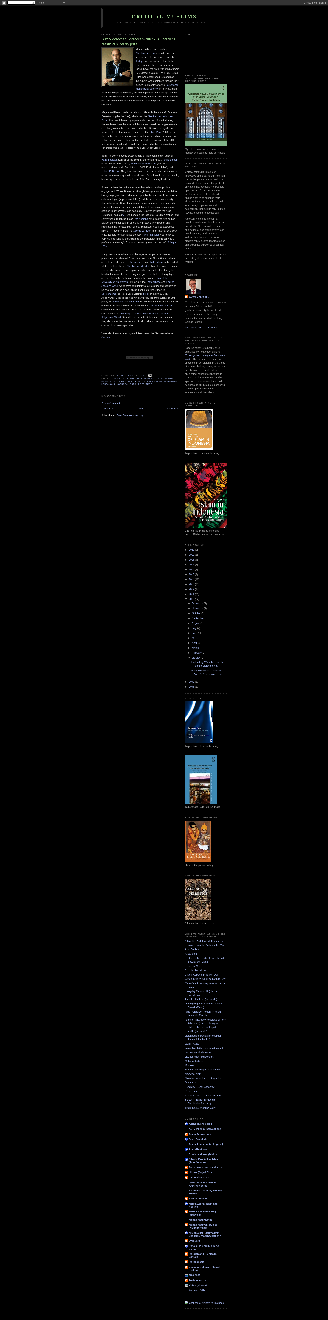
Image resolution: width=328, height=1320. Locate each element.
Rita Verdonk (141, 219)
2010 (192, 599)
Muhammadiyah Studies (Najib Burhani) (203, 1226)
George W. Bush (142, 230)
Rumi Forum (191, 1091)
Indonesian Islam (199, 1177)
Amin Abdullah (198, 1139)
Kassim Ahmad (198, 1198)
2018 (192, 559)
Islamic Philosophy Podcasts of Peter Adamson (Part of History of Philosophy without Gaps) (205, 1023)
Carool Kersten (199, 297)
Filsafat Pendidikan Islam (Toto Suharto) (204, 1161)
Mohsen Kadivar (194, 1061)
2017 (192, 564)
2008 (192, 686)
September (198, 618)
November (198, 608)
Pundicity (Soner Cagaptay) (200, 1086)
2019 (192, 554)
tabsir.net (194, 1275)
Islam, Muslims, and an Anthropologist (202, 1184)
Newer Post (107, 408)
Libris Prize (155, 132)
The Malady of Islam (161, 305)
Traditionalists (197, 1280)
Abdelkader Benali (146, 53)
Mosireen (190, 1065)
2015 (192, 574)
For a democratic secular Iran (206, 1167)
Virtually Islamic (198, 1285)
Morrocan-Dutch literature (134, 384)
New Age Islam (193, 1074)
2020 (192, 549)
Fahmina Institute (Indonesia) (201, 999)
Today (139, 61)
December (198, 603)
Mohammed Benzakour (143, 163)
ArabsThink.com (198, 1149)
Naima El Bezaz (110, 171)
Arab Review (192, 949)
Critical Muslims (164, 16)
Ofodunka (194, 1240)
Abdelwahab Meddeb (138, 266)
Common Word (193, 966)
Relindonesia (196, 1261)
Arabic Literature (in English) (206, 1144)
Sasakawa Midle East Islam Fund (203, 1095)
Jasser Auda (192, 1043)
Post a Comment (110, 403)
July (194, 628)
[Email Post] (150, 375)
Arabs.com (191, 953)
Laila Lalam (155, 262)
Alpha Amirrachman (200, 1134)
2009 (192, 681)
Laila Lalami (154, 381)
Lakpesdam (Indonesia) (198, 1052)
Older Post (173, 408)
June (195, 633)
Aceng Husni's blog (200, 1123)
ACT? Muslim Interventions (205, 1129)
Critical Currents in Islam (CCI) (201, 974)
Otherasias (191, 1082)
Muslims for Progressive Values (202, 1069)
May (194, 638)
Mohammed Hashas (200, 1219)
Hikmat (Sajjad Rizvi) (201, 1172)
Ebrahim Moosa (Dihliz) (203, 1154)
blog (145, 293)
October (196, 613)
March (195, 647)
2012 (192, 589)
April (195, 643)
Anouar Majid (137, 262)
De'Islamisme (108, 293)
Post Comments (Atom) (130, 415)
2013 (192, 584)
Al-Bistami (118, 301)
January (196, 657)
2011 (192, 594)
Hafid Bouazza (109, 159)
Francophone (153, 281)
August (196, 623)
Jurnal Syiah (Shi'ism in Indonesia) (204, 1048)
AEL (124, 215)
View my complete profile (201, 327)
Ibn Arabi (134, 301)
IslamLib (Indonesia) (196, 1031)
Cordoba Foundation (196, 970)
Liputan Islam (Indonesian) (199, 1056)
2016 (192, 569)
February (197, 652)
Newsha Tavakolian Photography (203, 1078)
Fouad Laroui (169, 159)
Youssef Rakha (197, 1290)
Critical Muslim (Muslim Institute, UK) (205, 979)
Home (141, 408)
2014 (192, 579)
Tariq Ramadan (150, 234)
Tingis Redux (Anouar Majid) (200, 1107)
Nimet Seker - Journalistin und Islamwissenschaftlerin (205, 1234)
